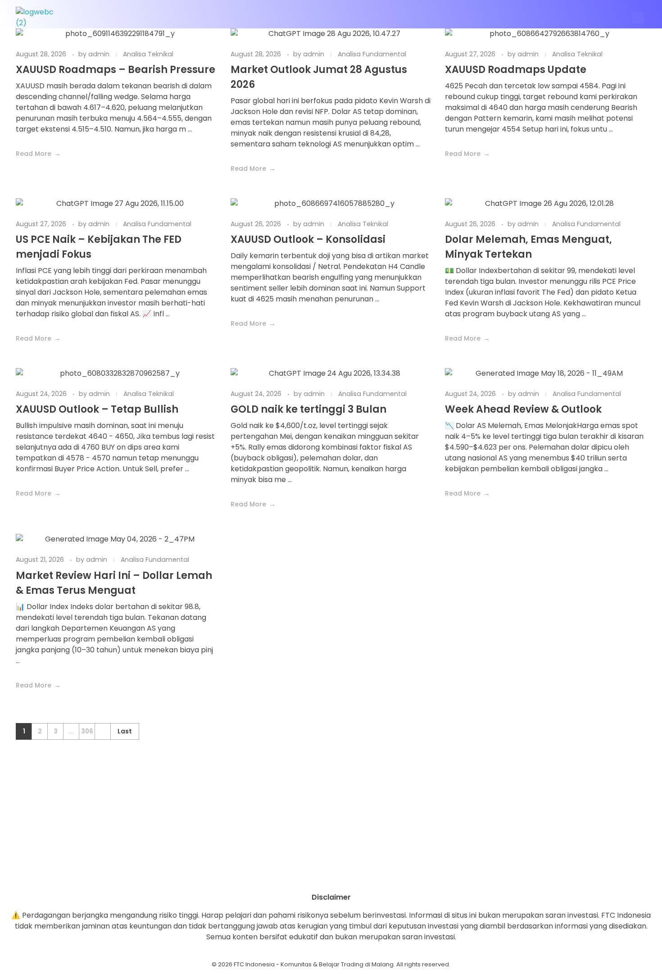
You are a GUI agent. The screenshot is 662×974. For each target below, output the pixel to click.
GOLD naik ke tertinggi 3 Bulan (308, 409)
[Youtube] (331, 876)
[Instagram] (306, 876)
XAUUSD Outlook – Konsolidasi (308, 239)
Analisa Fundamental (372, 54)
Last (125, 731)
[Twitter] (356, 876)
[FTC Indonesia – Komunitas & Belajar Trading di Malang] (39, 17)
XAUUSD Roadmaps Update (515, 70)
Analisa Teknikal (148, 54)
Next (102, 731)
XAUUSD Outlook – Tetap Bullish (97, 409)
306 (87, 731)
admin (99, 54)
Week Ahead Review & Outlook (523, 409)
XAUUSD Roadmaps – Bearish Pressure (115, 70)
